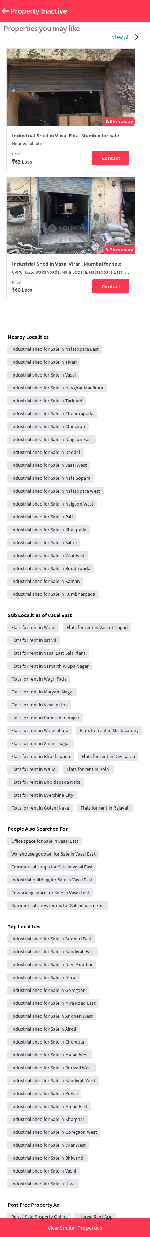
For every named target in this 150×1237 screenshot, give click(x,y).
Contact (111, 157)
